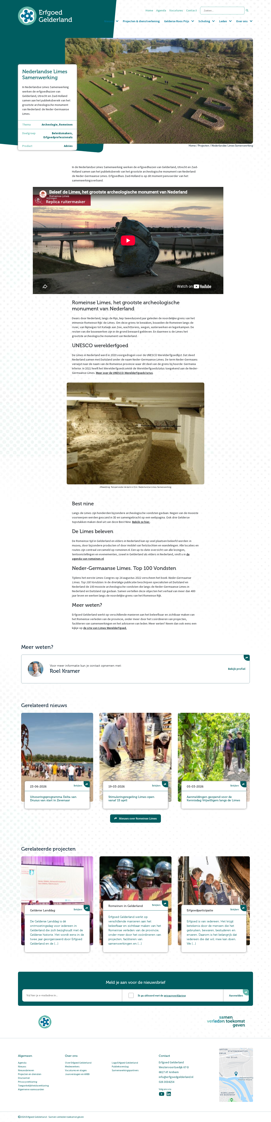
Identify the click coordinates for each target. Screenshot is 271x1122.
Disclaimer (24, 1077)
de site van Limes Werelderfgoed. (105, 628)
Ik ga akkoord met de (162, 995)
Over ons (242, 21)
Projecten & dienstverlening (141, 21)
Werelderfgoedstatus (139, 373)
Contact (191, 10)
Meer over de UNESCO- (110, 373)
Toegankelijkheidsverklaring (33, 1085)
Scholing (204, 21)
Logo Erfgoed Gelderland (125, 1062)
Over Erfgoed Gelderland (78, 1062)
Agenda (161, 10)
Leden (223, 21)
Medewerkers (72, 1066)
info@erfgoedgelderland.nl (176, 1077)
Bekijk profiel (236, 669)
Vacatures (176, 10)
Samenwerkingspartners (125, 1070)
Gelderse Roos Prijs (176, 21)
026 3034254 (166, 1082)
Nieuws (109, 21)
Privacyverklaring (27, 1081)
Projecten (203, 145)
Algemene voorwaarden (31, 1089)
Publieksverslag (120, 1066)
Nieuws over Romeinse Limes (138, 818)
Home (149, 10)
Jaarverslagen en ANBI (77, 1074)
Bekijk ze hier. (141, 522)
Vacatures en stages (76, 1070)
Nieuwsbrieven (26, 1070)
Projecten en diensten (29, 1074)
